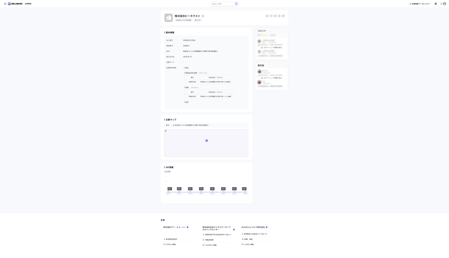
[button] (207, 141)
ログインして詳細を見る (273, 47)
